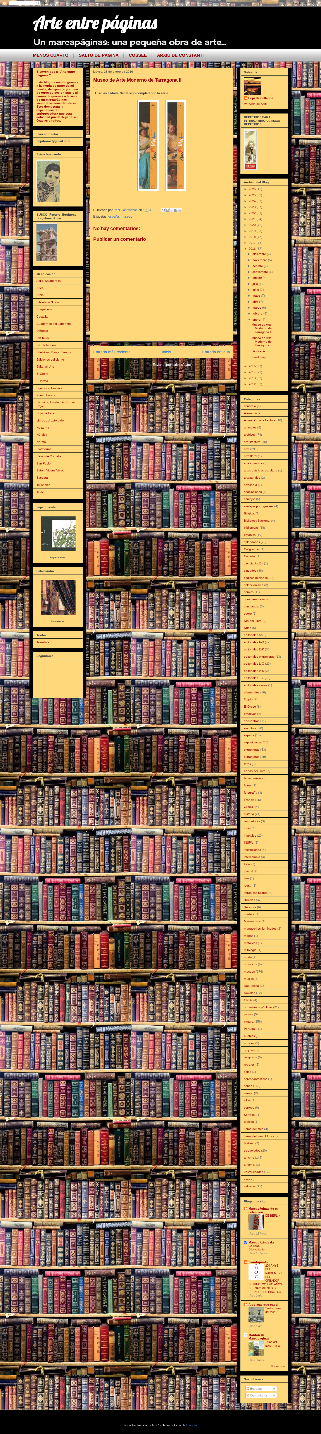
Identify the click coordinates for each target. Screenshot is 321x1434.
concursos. (251, 606)
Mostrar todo (278, 1366)
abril (255, 301)
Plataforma (44, 449)
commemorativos (256, 599)
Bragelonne (44, 309)
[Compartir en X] (171, 210)
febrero (257, 313)
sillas (247, 1100)
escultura (250, 728)
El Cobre (42, 373)
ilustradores (252, 821)
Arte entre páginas (95, 22)
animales (250, 427)
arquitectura (252, 442)
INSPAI (249, 842)
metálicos (250, 943)
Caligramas (252, 549)
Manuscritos (252, 921)
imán (247, 828)
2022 (253, 213)
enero (256, 319)
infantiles (250, 835)
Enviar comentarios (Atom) (172, 364)
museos (126, 216)
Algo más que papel (263, 1304)
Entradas (255, 1388)
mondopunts (258, 1262)
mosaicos (250, 964)
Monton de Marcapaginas (259, 1336)
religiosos (250, 1057)
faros (247, 764)
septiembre (260, 271)
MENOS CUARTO (51, 55)
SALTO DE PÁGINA (99, 55)
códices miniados (256, 577)
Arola (40, 295)
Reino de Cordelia (48, 456)
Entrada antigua (216, 352)
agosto (257, 277)
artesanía (250, 485)
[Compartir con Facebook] (176, 210)
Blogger (191, 1425)
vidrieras (250, 1186)
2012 (253, 384)
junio (256, 289)
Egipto (248, 699)
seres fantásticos (255, 1079)
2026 (253, 189)
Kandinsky (259, 357)
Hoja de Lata (45, 413)
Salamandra (57, 621)
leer (246, 878)
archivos (249, 434)
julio (255, 283)
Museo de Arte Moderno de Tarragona (262, 341)
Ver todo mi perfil (255, 104)
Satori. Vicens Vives (50, 470)
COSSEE (138, 55)
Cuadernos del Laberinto (53, 323)
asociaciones (253, 491)
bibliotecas (251, 527)
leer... (248, 885)
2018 (253, 237)
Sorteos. (249, 1114)
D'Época (42, 330)
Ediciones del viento (50, 359)
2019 (253, 231)
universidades (253, 1172)
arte (246, 449)
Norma (41, 442)
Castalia (42, 316)
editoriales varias (255, 685)
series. (248, 1093)
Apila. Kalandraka (48, 280)
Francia (249, 799)
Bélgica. (249, 513)
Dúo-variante (256, 1249)
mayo (256, 295)
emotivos (250, 713)
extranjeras (251, 749)
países (248, 1014)
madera (249, 914)
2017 (253, 242)
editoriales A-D (254, 642)
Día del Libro (253, 620)
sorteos (249, 1107)
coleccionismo (253, 585)
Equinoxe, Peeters (49, 388)
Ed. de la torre (46, 345)
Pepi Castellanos (260, 98)
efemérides (251, 692)
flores (248, 785)
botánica (250, 534)
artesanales (252, 477)
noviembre (260, 260)
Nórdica (41, 434)
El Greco (250, 706)
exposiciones (253, 742)
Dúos (247, 627)
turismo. (249, 1164)
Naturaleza (251, 985)
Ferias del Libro (255, 771)
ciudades (250, 570)
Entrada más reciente (112, 352)
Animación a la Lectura (260, 420)
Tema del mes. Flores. (259, 1136)
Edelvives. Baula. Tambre (53, 352)
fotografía (250, 792)
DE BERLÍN (272, 1215)
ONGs (248, 1000)
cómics (249, 592)
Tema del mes (253, 1129)
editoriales (251, 635)
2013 (253, 378)
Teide (40, 492)
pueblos (249, 1036)
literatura (250, 907)
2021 (253, 219)
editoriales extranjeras (259, 656)
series (248, 1086)
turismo (249, 1157)
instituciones (252, 849)
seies (247, 1071)
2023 (253, 207)
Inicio (166, 352)
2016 (253, 248)
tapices (249, 1121)
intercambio (252, 857)
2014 (253, 372)
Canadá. (250, 556)
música (249, 978)
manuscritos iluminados (260, 928)
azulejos (249, 499)
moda (248, 957)
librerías (249, 900)
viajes (248, 1179)
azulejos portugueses (258, 506)
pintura (249, 1021)
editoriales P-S (254, 670)
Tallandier (43, 485)
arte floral (250, 456)
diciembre (259, 254)
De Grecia (259, 351)
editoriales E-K (254, 649)
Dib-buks (42, 338)
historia (249, 814)
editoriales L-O (254, 663)
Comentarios (258, 1395)
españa (113, 216)
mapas (248, 935)
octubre (258, 266)
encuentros (251, 721)
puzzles (249, 1043)
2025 (253, 195)
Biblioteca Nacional (257, 520)
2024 (253, 201)
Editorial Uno (45, 366)
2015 (253, 366)
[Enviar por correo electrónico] (163, 210)
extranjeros (251, 756)
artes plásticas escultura (260, 470)
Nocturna (42, 427)
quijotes (249, 1050)
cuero (248, 613)
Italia (247, 864)
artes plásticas (254, 463)
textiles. (249, 1143)
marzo (257, 307)
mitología (250, 950)
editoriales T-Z (254, 678)
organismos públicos (258, 1007)
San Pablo (43, 463)
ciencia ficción (253, 563)
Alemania (250, 413)
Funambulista (45, 395)
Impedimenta (57, 557)
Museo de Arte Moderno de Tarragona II (262, 328)
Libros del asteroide (50, 420)
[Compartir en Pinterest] (180, 210)
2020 (253, 225)
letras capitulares (256, 892)
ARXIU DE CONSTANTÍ (180, 55)
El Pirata (42, 381)
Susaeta (42, 477)
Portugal (249, 1028)
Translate (42, 642)
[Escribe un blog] (167, 210)
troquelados (252, 1150)
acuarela (250, 406)
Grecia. (249, 806)
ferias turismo (253, 778)
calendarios (252, 542)
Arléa (40, 288)
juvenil (248, 871)
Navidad (249, 993)
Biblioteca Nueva (48, 302)
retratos (249, 1064)
